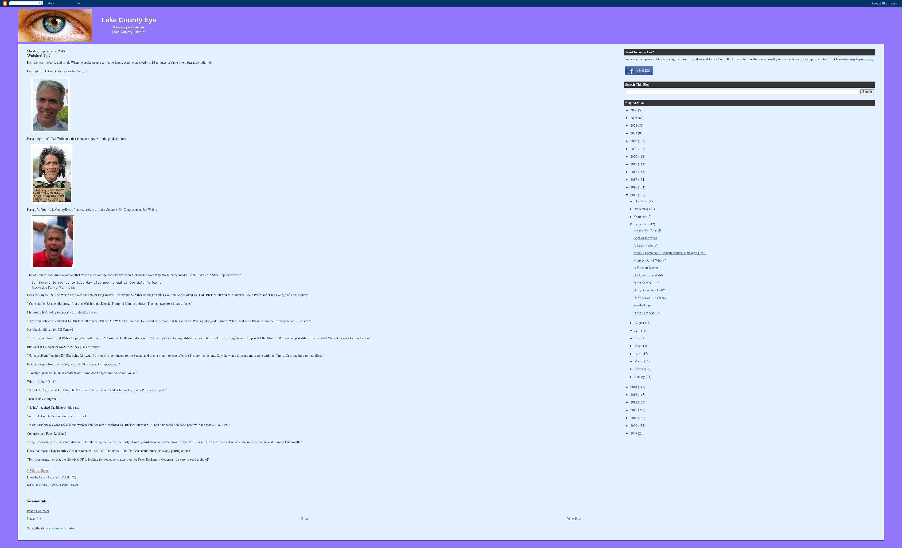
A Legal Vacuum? (645, 245)
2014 (634, 387)
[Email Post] (73, 477)
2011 (634, 410)
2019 (634, 164)
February (640, 369)
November (641, 209)
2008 (634, 433)
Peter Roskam (70, 484)
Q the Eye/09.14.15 (647, 282)
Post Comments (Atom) (62, 528)
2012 (634, 402)
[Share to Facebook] (42, 470)
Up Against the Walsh (648, 275)
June (638, 338)
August (639, 322)
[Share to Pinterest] (47, 470)
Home (304, 518)
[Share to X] (38, 470)
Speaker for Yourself (647, 230)
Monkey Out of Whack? (650, 260)
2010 (634, 417)
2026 (634, 110)
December (641, 201)
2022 (634, 141)
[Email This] (29, 470)
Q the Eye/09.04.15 (647, 312)
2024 (634, 125)
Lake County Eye (128, 20)
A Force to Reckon (646, 267)
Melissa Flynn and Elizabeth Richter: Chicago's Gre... (670, 253)
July (637, 330)
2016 (634, 187)
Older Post (574, 518)
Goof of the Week (645, 237)
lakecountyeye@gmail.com (854, 59)
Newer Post (35, 518)
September (641, 224)
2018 (634, 171)
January (640, 376)
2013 (634, 394)
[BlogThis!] (33, 470)
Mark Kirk (55, 484)
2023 (634, 133)
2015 (634, 195)
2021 (634, 148)
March (639, 361)
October (640, 216)
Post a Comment (38, 511)
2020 (634, 156)
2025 (634, 117)
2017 (634, 179)
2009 (634, 425)
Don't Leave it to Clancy (650, 297)
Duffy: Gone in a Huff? (649, 290)
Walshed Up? (39, 55)
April (638, 353)
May (638, 346)
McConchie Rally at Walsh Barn (53, 287)
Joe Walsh (41, 484)
